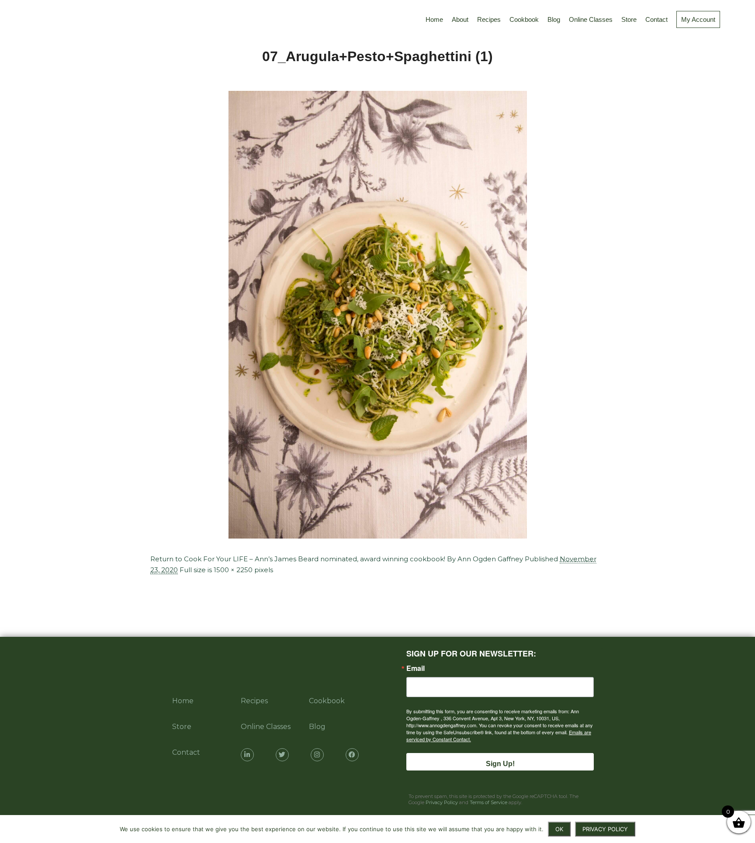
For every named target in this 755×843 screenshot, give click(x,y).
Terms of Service (488, 802)
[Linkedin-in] (247, 754)
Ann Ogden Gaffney (490, 559)
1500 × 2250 (233, 570)
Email (415, 668)
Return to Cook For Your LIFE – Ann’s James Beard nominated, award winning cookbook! (297, 559)
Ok (559, 829)
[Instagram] (317, 754)
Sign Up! (500, 763)
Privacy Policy (442, 802)
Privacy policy (605, 829)
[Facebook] (352, 754)
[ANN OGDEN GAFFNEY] (16, 19)
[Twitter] (282, 754)
